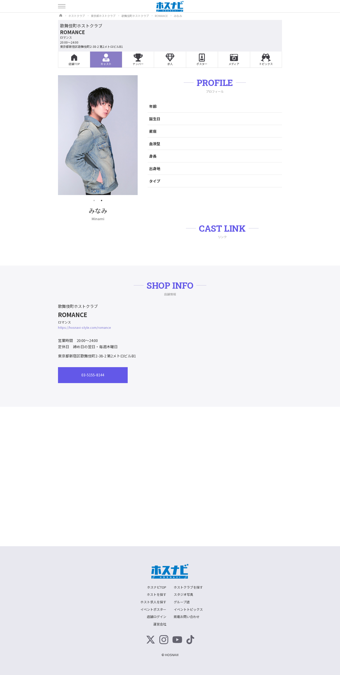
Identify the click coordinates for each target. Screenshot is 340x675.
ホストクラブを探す (188, 587)
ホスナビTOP (156, 587)
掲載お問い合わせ (187, 616)
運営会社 (159, 624)
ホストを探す (156, 594)
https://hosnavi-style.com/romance (84, 327)
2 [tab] (101, 200)
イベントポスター (153, 609)
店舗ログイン (156, 616)
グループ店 (182, 602)
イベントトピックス (188, 609)
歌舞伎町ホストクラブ (81, 25)
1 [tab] (94, 200)
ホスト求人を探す (153, 602)
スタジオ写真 (183, 594)
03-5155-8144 (92, 374)
